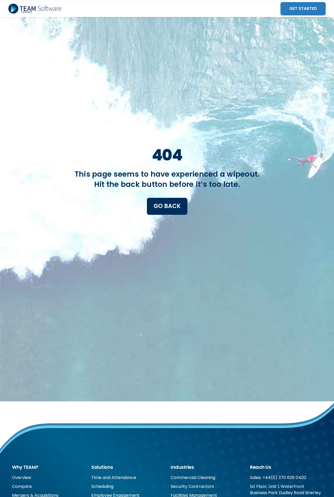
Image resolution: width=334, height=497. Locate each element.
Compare (22, 486)
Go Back (167, 206)
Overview (21, 478)
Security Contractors (192, 486)
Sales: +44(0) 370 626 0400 (278, 478)
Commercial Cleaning (193, 478)
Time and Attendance (113, 478)
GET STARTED (303, 8)
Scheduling (102, 486)
